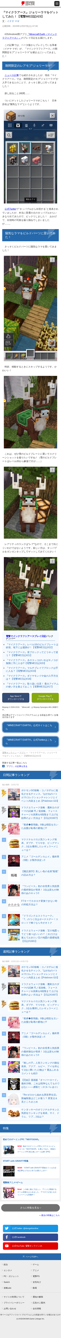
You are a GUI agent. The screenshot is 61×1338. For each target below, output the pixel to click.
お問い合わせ (10, 1308)
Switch (7, 1282)
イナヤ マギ (13, 21)
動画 (35, 1288)
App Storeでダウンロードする (16, 697)
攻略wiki (7, 1288)
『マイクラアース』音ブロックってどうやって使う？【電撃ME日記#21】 (32, 654)
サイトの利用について (14, 1297)
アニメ (36, 1270)
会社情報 (37, 1308)
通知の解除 (38, 1297)
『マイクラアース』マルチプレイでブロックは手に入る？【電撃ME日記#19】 (32, 669)
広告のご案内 (39, 1303)
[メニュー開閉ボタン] (57, 3)
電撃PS (36, 1276)
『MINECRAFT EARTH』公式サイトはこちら (28, 727)
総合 (6, 1264)
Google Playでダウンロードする (45, 697)
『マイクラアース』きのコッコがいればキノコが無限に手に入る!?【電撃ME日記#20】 (32, 661)
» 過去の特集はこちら (49, 1215)
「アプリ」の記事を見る (16, 766)
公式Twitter (10, 209)
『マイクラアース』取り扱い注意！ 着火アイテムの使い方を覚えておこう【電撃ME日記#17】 (32, 685)
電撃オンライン (9, 752)
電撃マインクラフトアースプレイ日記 (26, 636)
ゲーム (36, 1264)
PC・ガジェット (11, 1276)
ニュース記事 (12, 75)
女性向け (37, 1282)
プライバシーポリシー (14, 1303)
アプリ (22, 752)
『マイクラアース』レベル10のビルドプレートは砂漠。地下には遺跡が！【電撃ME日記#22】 (32, 646)
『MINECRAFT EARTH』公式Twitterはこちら (28, 742)
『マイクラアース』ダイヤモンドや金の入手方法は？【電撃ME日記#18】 (32, 677)
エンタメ (8, 1270)
